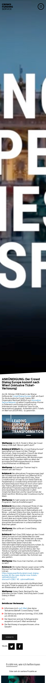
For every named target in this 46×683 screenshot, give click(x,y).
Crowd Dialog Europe (22, 396)
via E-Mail (23, 608)
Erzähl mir (11, 664)
